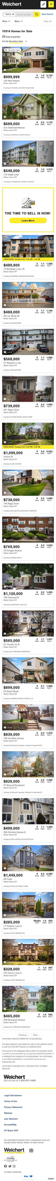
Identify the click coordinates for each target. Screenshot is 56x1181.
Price (4, 21)
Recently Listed (16, 41)
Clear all (48, 21)
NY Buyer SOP (11, 1130)
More (17, 21)
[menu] (51, 4)
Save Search (47, 14)
